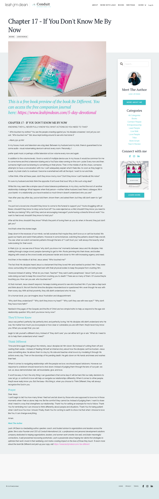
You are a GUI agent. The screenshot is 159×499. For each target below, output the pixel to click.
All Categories (134, 115)
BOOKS (121, 5)
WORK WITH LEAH (108, 5)
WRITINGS (130, 5)
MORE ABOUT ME (134, 102)
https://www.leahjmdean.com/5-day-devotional (57, 112)
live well (134, 131)
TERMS (136, 486)
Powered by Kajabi (146, 493)
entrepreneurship (134, 125)
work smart (134, 141)
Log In (150, 5)
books (11, 36)
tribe (134, 138)
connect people (134, 122)
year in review (134, 144)
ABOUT (95, 5)
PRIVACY (128, 486)
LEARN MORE (134, 195)
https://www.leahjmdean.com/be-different (72, 444)
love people (22, 36)
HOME (121, 486)
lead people (134, 128)
